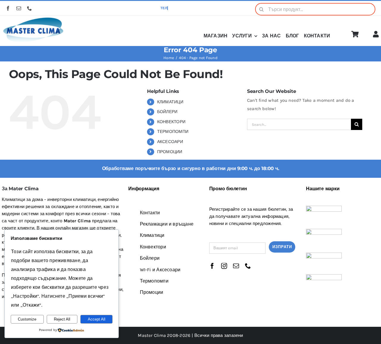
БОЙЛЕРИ (167, 111)
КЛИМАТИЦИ (170, 101)
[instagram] (224, 266)
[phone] (29, 8)
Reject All (62, 319)
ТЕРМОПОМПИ (172, 131)
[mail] (18, 8)
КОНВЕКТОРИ (171, 121)
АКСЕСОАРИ (170, 141)
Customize (27, 319)
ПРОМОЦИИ (169, 151)
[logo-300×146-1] (33, 17)
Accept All (96, 319)
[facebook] (8, 8)
